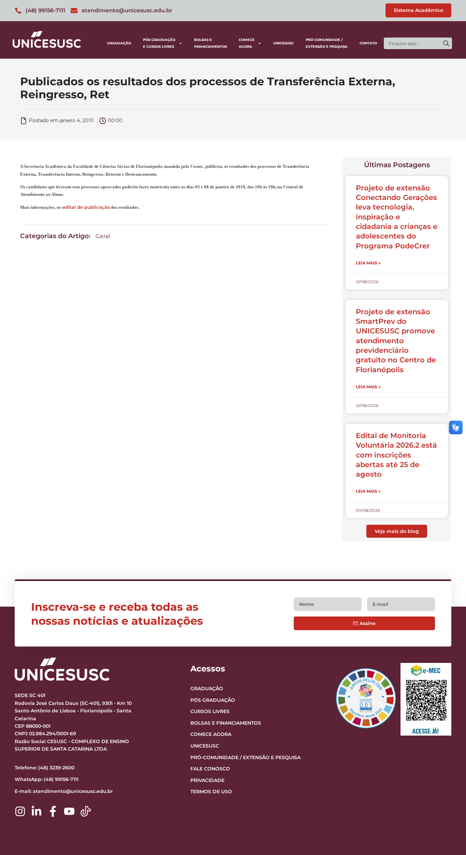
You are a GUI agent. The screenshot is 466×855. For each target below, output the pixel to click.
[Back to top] (447, 807)
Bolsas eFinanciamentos (210, 43)
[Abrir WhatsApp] (449, 837)
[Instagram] (20, 811)
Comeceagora (246, 43)
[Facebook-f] (52, 811)
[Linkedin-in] (36, 811)
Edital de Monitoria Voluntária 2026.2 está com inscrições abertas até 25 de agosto (396, 454)
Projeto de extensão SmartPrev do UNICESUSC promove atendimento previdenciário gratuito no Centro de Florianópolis (396, 340)
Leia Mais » (368, 262)
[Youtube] (69, 811)
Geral (103, 236)
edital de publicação (86, 207)
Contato (368, 43)
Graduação (119, 43)
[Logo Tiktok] (85, 811)
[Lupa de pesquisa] (446, 43)
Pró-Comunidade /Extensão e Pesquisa (327, 43)
